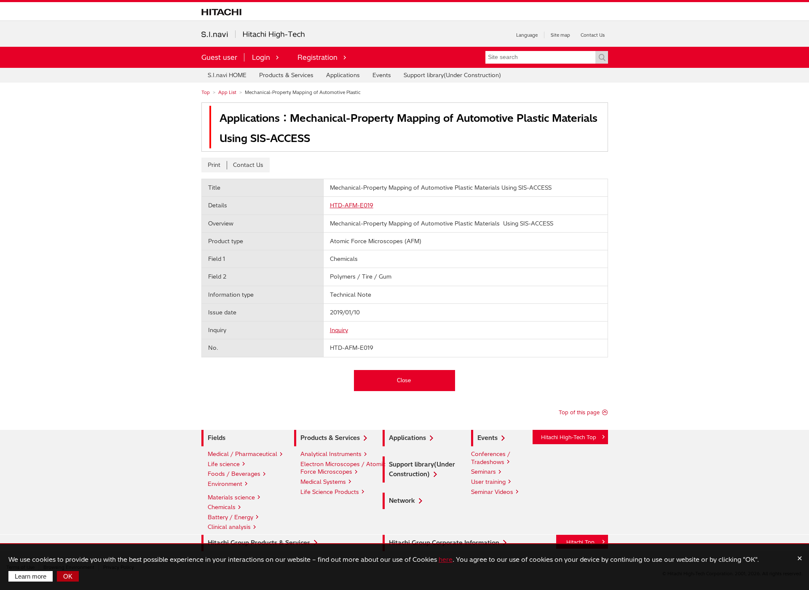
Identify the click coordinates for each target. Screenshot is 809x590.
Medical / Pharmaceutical (242, 454)
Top (205, 92)
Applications (343, 75)
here (446, 559)
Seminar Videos (492, 491)
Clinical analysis (229, 526)
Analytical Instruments (331, 454)
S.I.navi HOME (227, 75)
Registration (317, 57)
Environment (225, 483)
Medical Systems (323, 481)
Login (261, 57)
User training (488, 481)
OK (67, 576)
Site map (560, 35)
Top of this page (579, 412)
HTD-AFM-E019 (351, 205)
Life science (224, 464)
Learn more (30, 576)
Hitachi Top (580, 542)
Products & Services (286, 75)
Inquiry (339, 330)
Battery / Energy (230, 517)
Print (214, 164)
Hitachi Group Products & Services (259, 543)
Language (527, 35)
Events (381, 75)
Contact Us (593, 35)
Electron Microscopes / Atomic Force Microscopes (343, 468)
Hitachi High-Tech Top (568, 437)
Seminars (483, 471)
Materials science (231, 497)
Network (402, 500)
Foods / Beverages (234, 473)
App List (227, 92)
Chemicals (222, 507)
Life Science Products (329, 491)
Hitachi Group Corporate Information (444, 543)
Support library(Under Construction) (452, 75)
